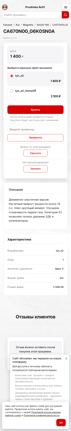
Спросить (35, 153)
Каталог (7, 24)
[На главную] (5, 7)
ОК (61, 422)
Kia (17, 24)
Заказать (35, 168)
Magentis (28, 24)
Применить (35, 137)
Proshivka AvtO (35, 7)
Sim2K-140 (43, 24)
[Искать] (65, 14)
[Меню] (65, 7)
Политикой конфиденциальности (41, 415)
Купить (35, 109)
